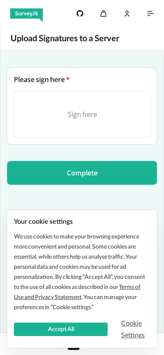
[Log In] (127, 13)
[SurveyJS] (26, 13)
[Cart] (103, 13)
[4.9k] (80, 13)
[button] (82, 173)
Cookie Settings (133, 329)
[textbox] (82, 106)
